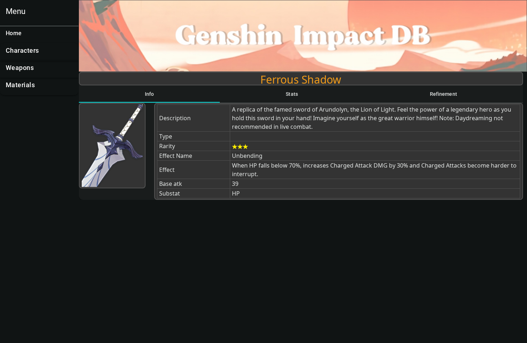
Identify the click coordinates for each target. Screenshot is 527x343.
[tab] (149, 94)
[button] (39, 52)
